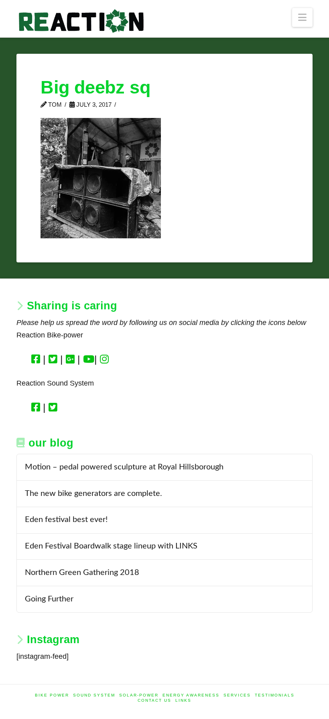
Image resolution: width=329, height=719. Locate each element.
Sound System (94, 695)
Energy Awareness (190, 695)
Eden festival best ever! (66, 520)
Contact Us (154, 700)
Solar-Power (138, 695)
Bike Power (52, 695)
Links (183, 700)
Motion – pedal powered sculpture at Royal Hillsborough (124, 467)
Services (237, 695)
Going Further (49, 599)
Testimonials (274, 695)
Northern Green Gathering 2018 (82, 573)
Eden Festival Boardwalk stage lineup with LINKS (111, 546)
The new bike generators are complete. (93, 493)
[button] (302, 17)
